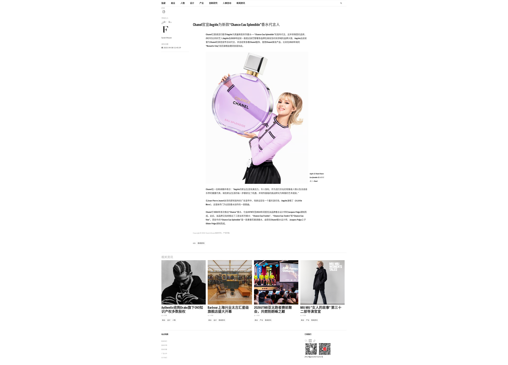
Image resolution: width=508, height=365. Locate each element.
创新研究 (213, 3)
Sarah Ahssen (210, 233)
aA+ (164, 22)
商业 (173, 3)
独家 (163, 3)
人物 (182, 3)
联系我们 (164, 341)
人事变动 (227, 3)
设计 (192, 3)
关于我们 (164, 357)
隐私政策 (164, 349)
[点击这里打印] (163, 11)
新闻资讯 (241, 3)
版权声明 (164, 345)
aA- (170, 22)
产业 (201, 3)
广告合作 (164, 353)
